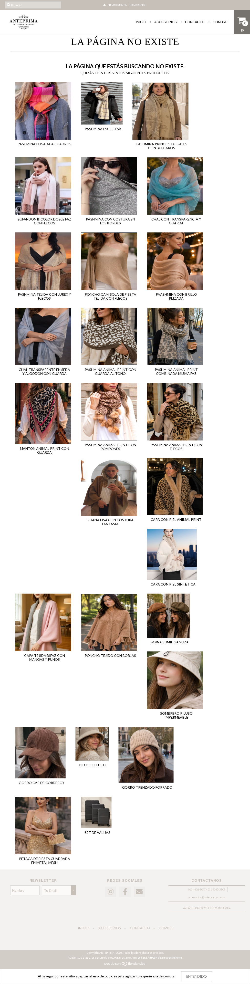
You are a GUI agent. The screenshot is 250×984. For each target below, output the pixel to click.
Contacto (194, 22)
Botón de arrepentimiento (165, 957)
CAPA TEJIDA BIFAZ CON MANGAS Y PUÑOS (44, 657)
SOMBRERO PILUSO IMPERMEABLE (176, 715)
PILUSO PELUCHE (93, 765)
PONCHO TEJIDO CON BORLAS (110, 655)
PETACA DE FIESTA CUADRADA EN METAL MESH (44, 861)
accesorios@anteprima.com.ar (207, 897)
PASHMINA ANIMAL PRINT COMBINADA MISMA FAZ (176, 371)
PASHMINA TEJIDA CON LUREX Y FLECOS (44, 296)
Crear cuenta (117, 4)
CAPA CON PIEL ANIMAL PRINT (176, 519)
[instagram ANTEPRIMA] (110, 892)
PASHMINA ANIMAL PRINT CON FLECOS (176, 447)
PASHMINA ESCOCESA (103, 129)
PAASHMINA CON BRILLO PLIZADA (176, 296)
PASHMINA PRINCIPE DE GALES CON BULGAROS (161, 146)
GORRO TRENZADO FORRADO (147, 787)
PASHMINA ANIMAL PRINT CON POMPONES (110, 447)
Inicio (141, 22)
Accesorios (165, 22)
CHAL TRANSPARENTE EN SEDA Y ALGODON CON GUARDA (44, 371)
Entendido (196, 976)
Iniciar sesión (137, 4)
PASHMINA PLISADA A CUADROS (44, 144)
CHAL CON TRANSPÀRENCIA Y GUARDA (176, 221)
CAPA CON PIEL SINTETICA (173, 584)
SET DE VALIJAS (97, 832)
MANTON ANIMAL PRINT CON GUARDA (44, 450)
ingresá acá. (140, 957)
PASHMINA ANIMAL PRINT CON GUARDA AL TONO (110, 371)
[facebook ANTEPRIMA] (125, 892)
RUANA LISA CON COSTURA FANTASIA (110, 522)
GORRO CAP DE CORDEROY (41, 783)
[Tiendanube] (125, 965)
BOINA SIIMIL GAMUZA (170, 642)
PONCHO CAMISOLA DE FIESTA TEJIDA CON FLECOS (110, 296)
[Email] (139, 892)
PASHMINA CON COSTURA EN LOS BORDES (110, 221)
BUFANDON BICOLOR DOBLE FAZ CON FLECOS (44, 221)
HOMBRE (220, 22)
